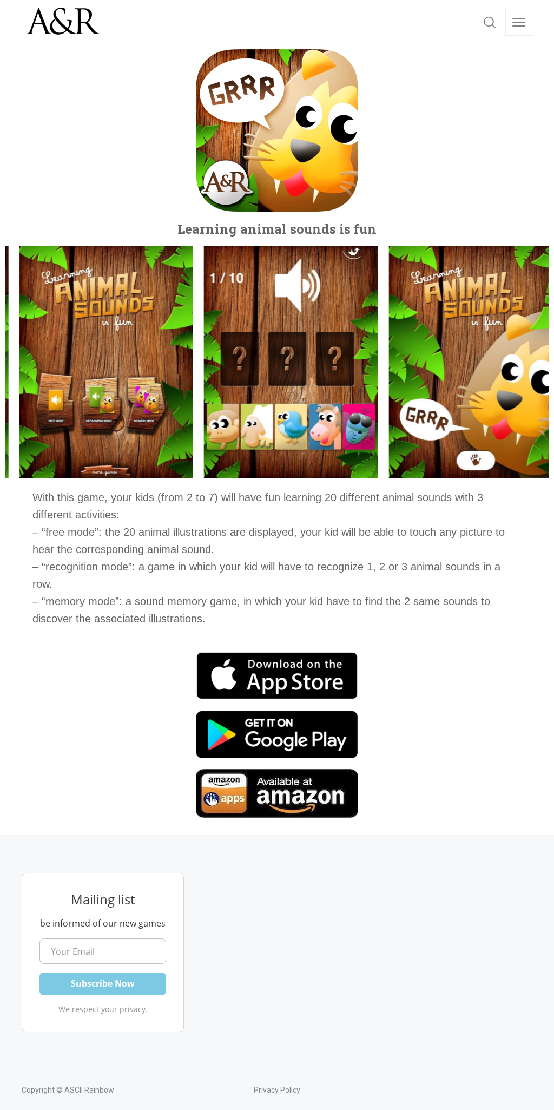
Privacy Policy (277, 1090)
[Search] (489, 22)
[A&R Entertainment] (62, 21)
